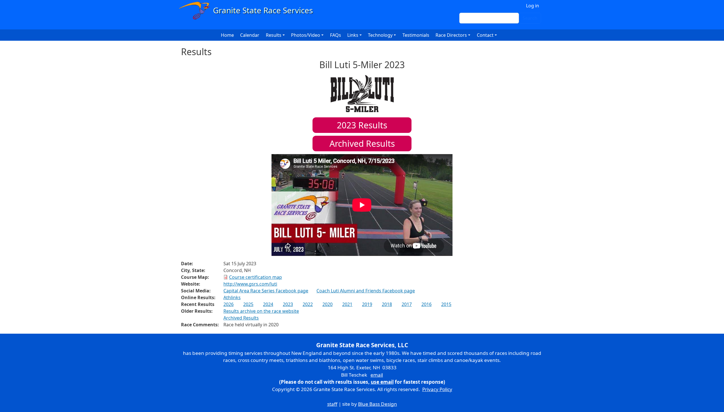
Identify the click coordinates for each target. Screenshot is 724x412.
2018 (387, 304)
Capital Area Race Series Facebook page (265, 291)
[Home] (248, 10)
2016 (426, 304)
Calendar (249, 35)
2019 (367, 304)
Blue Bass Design (377, 404)
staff (332, 404)
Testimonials (415, 35)
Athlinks (232, 297)
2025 (248, 304)
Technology (380, 35)
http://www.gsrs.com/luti (250, 284)
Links (352, 35)
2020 (327, 304)
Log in (532, 6)
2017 (407, 304)
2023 (288, 304)
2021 (347, 304)
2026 (228, 304)
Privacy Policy (437, 389)
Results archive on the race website (261, 311)
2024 (268, 304)
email (376, 375)
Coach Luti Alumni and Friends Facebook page (365, 291)
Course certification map (255, 277)
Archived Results (362, 143)
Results (362, 125)
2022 (308, 304)
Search (530, 18)
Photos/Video (305, 35)
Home (227, 35)
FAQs (335, 35)
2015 (446, 304)
